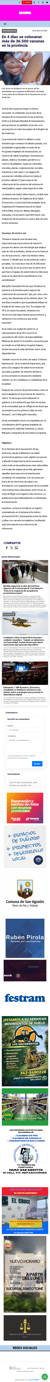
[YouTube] (47, 2)
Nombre (10, 726)
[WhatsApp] (34, 2)
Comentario (12, 736)
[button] (19, 2)
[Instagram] (43, 2)
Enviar (37, 764)
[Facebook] (38, 2)
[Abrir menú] (5, 24)
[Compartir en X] (11, 548)
